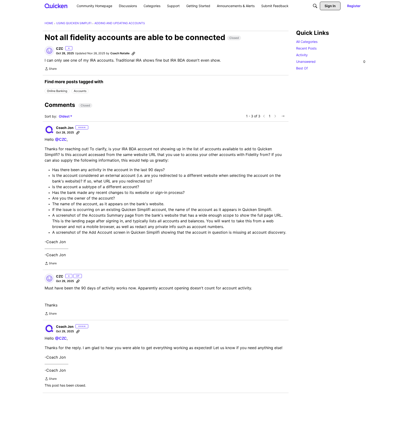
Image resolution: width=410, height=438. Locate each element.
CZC (59, 48)
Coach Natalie (120, 53)
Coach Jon (65, 128)
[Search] (315, 6)
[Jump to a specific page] (283, 116)
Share (51, 69)
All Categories (306, 42)
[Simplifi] (56, 6)
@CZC (61, 139)
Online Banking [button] (57, 91)
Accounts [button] (80, 91)
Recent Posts (306, 48)
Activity (302, 55)
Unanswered (330, 61)
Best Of (302, 68)
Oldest (64, 116)
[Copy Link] (133, 53)
